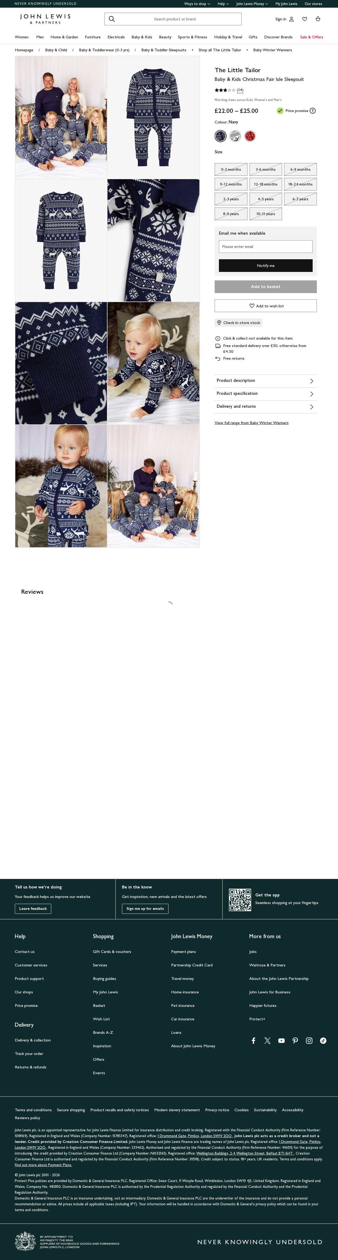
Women (22, 36)
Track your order (29, 1053)
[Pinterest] (295, 1042)
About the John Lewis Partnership (279, 978)
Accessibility (292, 1109)
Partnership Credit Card (192, 964)
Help (221, 4)
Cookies (241, 1109)
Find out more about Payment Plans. (43, 1165)
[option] (220, 136)
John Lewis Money (250, 4)
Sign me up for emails (145, 908)
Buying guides (104, 978)
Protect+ (257, 1018)
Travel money (182, 978)
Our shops (24, 991)
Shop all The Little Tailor (220, 49)
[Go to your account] (291, 19)
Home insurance (185, 991)
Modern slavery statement (177, 1109)
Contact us (25, 951)
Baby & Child (56, 49)
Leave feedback (33, 908)
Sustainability (265, 1109)
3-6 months (263, 171)
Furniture (93, 36)
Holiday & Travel (228, 36)
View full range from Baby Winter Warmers (252, 422)
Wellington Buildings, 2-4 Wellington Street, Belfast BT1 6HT (245, 1153)
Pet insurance (183, 1005)
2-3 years (227, 200)
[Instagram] (309, 1042)
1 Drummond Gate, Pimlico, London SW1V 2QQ (195, 1136)
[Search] (111, 19)
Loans (176, 1032)
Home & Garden (64, 36)
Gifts (253, 36)
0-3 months (228, 171)
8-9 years (227, 215)
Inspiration (102, 1045)
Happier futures (262, 1005)
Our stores (313, 4)
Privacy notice (217, 1109)
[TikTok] (323, 1042)
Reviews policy (27, 1117)
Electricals (116, 36)
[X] (267, 1042)
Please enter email (237, 246)
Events (99, 1072)
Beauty (165, 36)
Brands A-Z (103, 1032)
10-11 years (262, 215)
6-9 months (297, 171)
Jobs (253, 951)
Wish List (101, 1018)
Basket (99, 1005)
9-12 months (228, 185)
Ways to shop (195, 4)
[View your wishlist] (303, 19)
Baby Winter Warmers (272, 49)
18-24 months (298, 185)
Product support (29, 978)
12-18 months (264, 185)
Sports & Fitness (192, 36)
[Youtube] (281, 1042)
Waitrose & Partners (267, 964)
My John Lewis (286, 4)
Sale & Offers (311, 36)
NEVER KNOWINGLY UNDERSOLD (46, 4)
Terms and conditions (33, 1109)
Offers (98, 1059)
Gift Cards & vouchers (112, 951)
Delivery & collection (33, 1040)
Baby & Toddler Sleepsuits (163, 49)
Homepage (24, 49)
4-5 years (262, 200)
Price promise (26, 1005)
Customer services (31, 964)
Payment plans (183, 951)
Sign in (280, 18)
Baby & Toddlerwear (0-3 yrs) (104, 49)
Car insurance (182, 1018)
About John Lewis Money (193, 1045)
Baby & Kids (142, 36)
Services (100, 964)
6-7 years (296, 200)
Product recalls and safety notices (119, 1109)
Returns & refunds (30, 1066)
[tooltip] (312, 110)
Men (40, 36)
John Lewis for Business (269, 991)
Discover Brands (278, 36)
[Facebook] (253, 1042)
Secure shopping (71, 1109)
